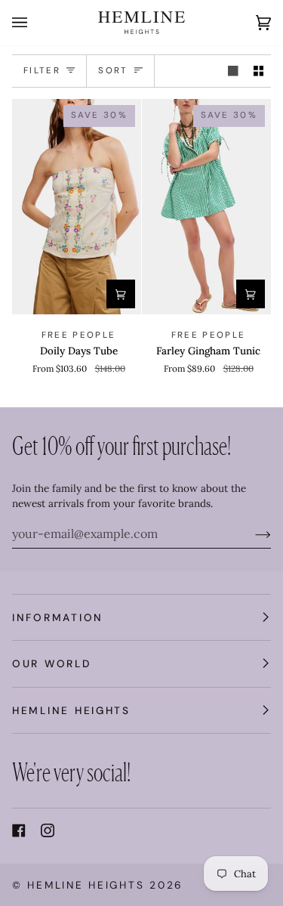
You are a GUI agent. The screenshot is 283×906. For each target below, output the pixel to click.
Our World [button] (51, 663)
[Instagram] (47, 830)
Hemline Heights (85, 885)
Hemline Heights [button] (71, 710)
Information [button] (57, 617)
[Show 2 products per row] (259, 71)
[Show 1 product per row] (233, 71)
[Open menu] (34, 22)
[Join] (251, 533)
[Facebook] (19, 830)
